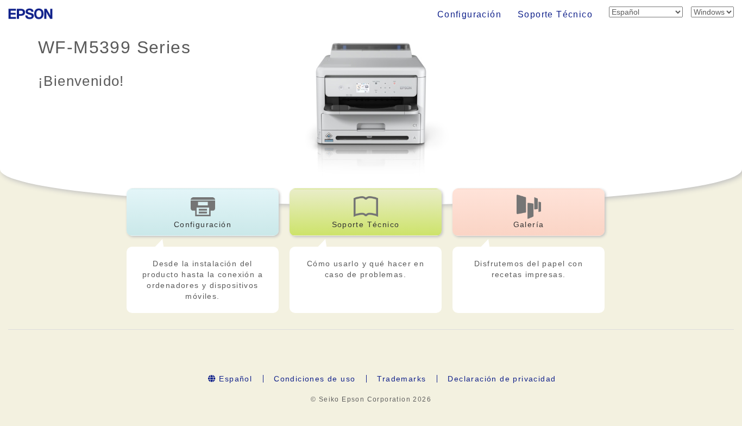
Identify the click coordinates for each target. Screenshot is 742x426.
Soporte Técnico (555, 14)
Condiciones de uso (314, 378)
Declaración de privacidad (502, 378)
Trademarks (401, 378)
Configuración (469, 14)
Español (234, 378)
